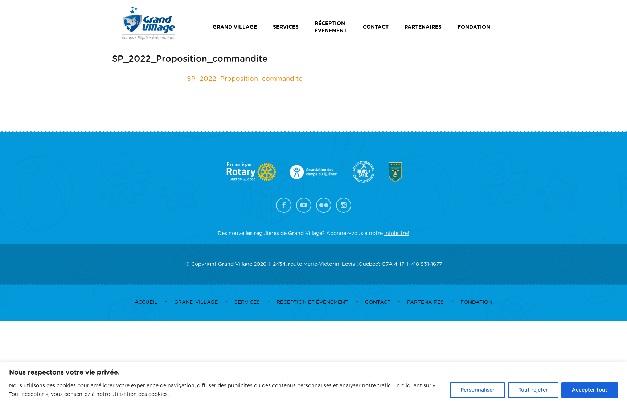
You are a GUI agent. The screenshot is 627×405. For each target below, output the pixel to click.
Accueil (146, 302)
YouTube (303, 205)
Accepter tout (589, 390)
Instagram (343, 205)
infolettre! (396, 233)
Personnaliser (477, 390)
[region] (313, 383)
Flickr (323, 205)
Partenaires (423, 27)
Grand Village (235, 27)
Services (286, 27)
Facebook (283, 205)
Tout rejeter (533, 390)
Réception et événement (312, 302)
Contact (376, 27)
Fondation (474, 27)
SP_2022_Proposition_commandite (245, 79)
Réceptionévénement (331, 27)
